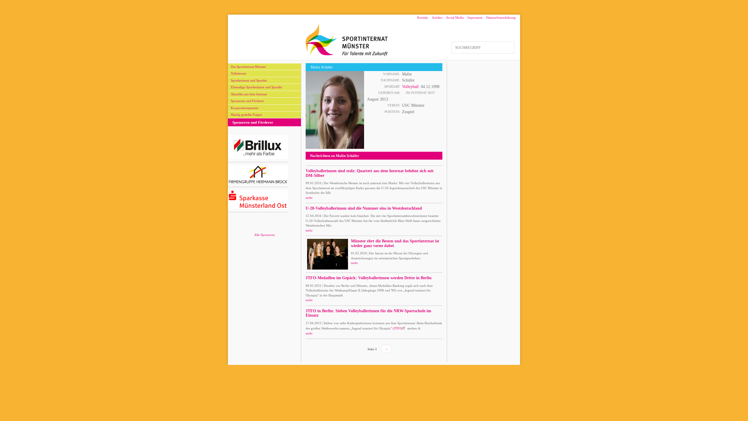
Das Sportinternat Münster (248, 66)
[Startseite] (346, 39)
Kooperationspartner (245, 108)
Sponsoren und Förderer (247, 101)
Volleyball (410, 86)
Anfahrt (437, 17)
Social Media (455, 17)
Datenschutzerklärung (501, 17)
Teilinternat (238, 73)
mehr (309, 197)
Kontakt (422, 17)
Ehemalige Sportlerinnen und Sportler (256, 87)
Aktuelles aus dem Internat (249, 94)
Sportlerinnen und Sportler (249, 80)
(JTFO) (397, 328)
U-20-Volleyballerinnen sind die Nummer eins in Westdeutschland (364, 208)
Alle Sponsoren (264, 235)
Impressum (475, 17)
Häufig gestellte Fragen (246, 114)
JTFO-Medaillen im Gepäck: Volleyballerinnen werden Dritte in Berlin (369, 278)
